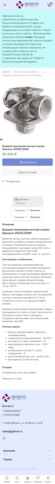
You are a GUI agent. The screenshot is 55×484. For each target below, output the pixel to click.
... (43, 71)
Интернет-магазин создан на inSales (19, 469)
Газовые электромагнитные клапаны (21, 75)
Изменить (20, 203)
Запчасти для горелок (26, 71)
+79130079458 (11, 415)
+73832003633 (11, 411)
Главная (6, 71)
